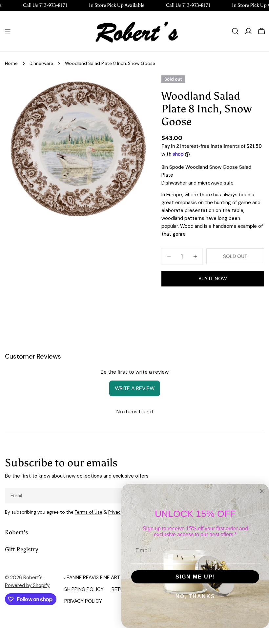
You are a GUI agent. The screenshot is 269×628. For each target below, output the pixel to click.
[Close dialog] (262, 491)
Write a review (135, 388)
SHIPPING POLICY (84, 589)
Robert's (33, 577)
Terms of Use (88, 512)
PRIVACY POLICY (83, 601)
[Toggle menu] (7, 31)
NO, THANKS (195, 596)
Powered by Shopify (27, 585)
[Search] (235, 31)
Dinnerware (41, 63)
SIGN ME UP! (195, 576)
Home (11, 63)
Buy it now (212, 278)
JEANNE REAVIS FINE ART (92, 577)
